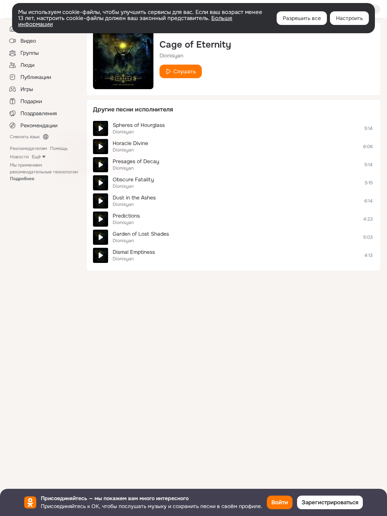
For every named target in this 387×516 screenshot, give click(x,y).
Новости (19, 157)
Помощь (59, 148)
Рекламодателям (28, 148)
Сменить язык (25, 137)
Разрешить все (302, 18)
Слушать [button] (184, 71)
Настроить (349, 18)
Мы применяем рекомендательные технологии (44, 172)
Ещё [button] (36, 157)
